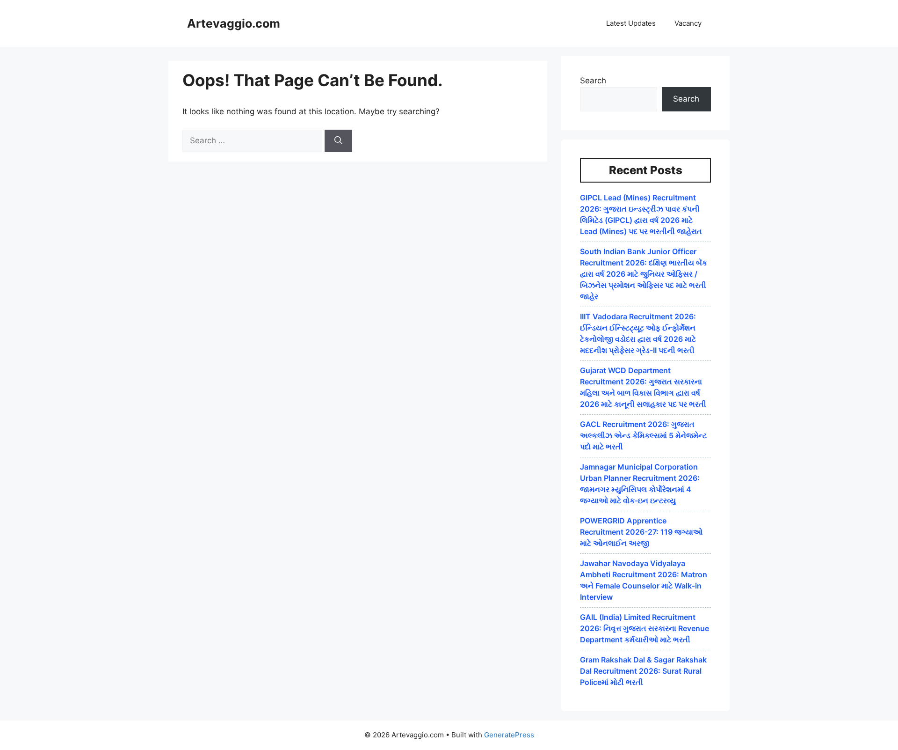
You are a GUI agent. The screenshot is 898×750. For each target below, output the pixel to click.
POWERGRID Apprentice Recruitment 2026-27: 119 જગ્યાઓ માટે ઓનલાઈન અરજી (641, 532)
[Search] (338, 141)
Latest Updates (631, 23)
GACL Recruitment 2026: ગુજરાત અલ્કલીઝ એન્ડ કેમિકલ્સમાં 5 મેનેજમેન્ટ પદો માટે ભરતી (643, 435)
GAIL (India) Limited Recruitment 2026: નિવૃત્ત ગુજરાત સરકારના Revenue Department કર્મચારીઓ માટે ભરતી (644, 628)
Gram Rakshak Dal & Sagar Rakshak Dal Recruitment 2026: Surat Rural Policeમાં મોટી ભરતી (643, 671)
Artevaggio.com (233, 23)
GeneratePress (509, 734)
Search (593, 80)
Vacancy (688, 23)
